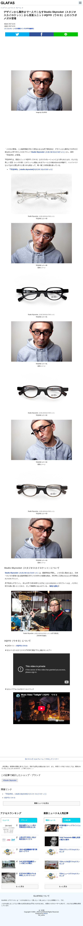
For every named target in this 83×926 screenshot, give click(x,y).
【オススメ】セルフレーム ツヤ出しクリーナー (41, 759)
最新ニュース (50, 820)
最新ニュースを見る (41, 803)
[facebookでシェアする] (41, 34)
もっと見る (20, 886)
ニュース (6, 820)
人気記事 (67, 820)
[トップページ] (7, 3)
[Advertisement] (41, 54)
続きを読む (54, 586)
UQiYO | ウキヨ (21, 646)
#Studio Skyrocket (9, 780)
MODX (45, 913)
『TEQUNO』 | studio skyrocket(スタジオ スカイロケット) (30, 169)
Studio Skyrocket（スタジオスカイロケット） (48, 152)
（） (19, 28)
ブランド (24, 820)
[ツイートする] (17, 34)
